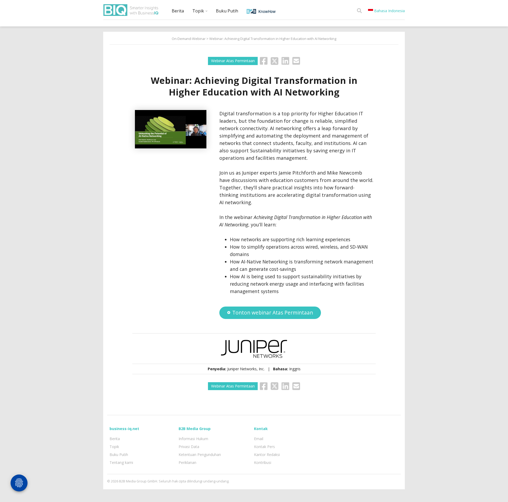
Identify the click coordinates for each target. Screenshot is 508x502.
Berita (178, 11)
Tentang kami (121, 462)
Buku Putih (227, 11)
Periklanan (187, 462)
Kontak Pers (264, 446)
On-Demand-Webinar (189, 38)
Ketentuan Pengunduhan (200, 454)
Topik (198, 11)
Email (258, 438)
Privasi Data (189, 446)
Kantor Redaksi (267, 454)
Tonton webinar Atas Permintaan (272, 312)
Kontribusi (262, 462)
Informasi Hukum (193, 438)
